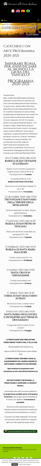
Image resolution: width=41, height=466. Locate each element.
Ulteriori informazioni (25, 464)
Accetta (14, 464)
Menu (5, 20)
